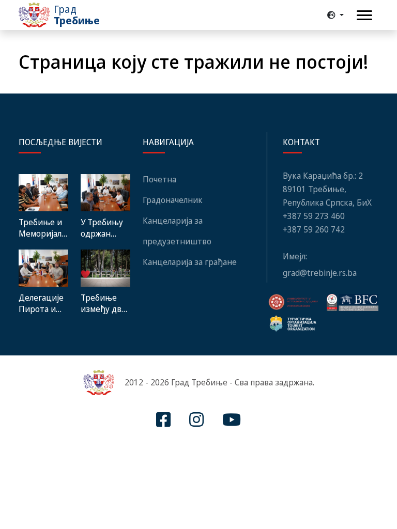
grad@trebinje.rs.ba (320, 272)
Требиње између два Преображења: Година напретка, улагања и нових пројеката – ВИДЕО (105, 303)
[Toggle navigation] (364, 15)
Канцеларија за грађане (190, 262)
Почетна (159, 179)
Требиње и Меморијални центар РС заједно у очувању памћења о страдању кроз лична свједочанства (43, 227)
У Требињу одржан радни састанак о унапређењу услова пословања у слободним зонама (105, 227)
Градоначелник (173, 200)
